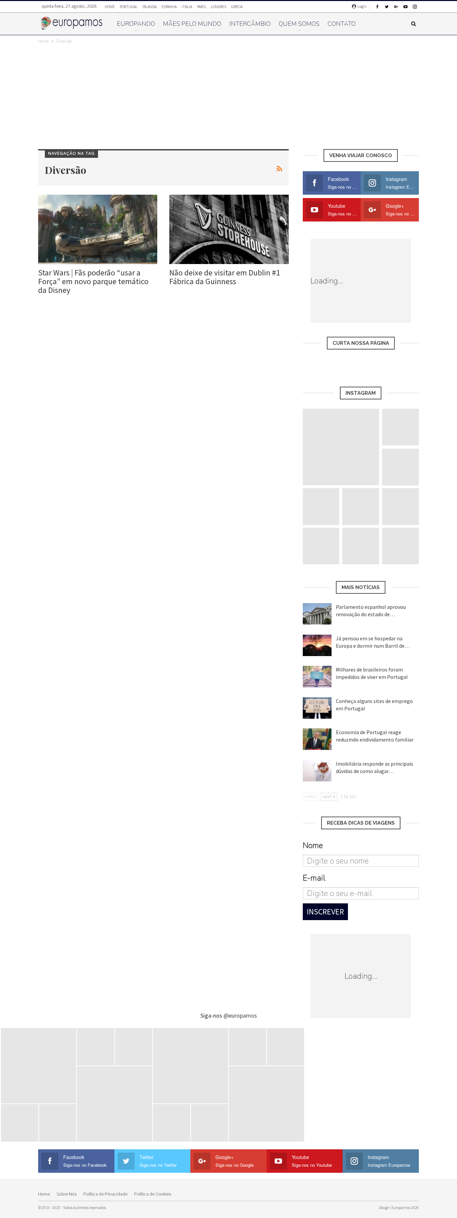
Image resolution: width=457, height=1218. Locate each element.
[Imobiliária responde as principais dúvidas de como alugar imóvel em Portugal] (317, 770)
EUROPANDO (136, 24)
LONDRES (218, 6)
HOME (110, 6)
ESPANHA (169, 6)
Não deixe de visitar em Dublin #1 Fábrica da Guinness (224, 276)
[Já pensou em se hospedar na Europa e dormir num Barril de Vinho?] (317, 645)
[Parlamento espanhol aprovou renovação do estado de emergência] (317, 614)
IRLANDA (150, 6)
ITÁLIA (187, 6)
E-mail (314, 878)
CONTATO (342, 24)
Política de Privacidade (105, 1194)
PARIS (201, 6)
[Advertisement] (228, 95)
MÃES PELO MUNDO (192, 24)
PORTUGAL (129, 6)
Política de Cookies (152, 1194)
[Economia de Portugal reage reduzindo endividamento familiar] (317, 739)
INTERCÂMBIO (250, 24)
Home (44, 1194)
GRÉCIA (237, 6)
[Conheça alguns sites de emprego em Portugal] (317, 708)
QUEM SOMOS (299, 24)
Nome (313, 845)
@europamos (240, 1015)
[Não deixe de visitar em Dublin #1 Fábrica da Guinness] (228, 229)
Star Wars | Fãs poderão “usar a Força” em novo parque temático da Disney (93, 281)
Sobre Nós (67, 1194)
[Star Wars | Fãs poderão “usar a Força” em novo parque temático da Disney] (97, 229)
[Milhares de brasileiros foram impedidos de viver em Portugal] (317, 676)
